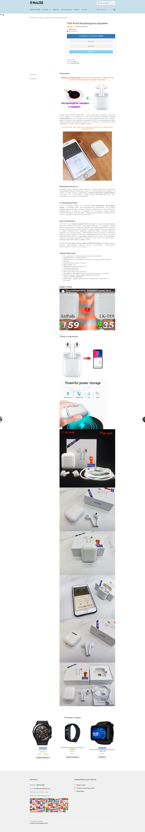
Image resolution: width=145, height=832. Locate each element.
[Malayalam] (33, 807)
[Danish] (41, 801)
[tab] (43, 74)
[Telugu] (36, 811)
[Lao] (51, 805)
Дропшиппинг (80, 791)
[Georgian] (67, 801)
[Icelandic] (57, 803)
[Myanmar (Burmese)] (46, 807)
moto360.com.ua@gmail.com (42, 788)
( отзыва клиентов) (81, 26)
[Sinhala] (49, 809)
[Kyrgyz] (49, 805)
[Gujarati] (36, 803)
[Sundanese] (62, 809)
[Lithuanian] (59, 805)
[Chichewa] (64, 799)
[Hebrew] (46, 803)
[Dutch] (44, 801)
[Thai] (39, 811)
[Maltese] (36, 807)
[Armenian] (41, 799)
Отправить (91, 52)
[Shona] (44, 809)
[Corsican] (33, 801)
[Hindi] (49, 803)
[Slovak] (51, 809)
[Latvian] (57, 805)
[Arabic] (39, 799)
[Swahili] (64, 809)
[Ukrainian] (1, 14)
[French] (59, 801)
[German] (31, 803)
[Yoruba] (62, 811)
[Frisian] (62, 801)
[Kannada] (36, 805)
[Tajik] (31, 811)
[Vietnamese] (51, 811)
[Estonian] (51, 801)
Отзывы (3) (33, 79)
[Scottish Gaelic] (36, 809)
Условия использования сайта (85, 788)
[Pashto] (54, 807)
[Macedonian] (64, 805)
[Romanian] (67, 807)
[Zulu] (64, 811)
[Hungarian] (54, 803)
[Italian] (67, 803)
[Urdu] (46, 811)
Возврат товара (81, 785)
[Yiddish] (59, 811)
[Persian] (57, 807)
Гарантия (56, 9)
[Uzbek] (49, 811)
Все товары (40, 17)
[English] (46, 801)
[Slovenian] (54, 809)
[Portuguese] (62, 807)
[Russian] (3, 14)
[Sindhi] (46, 809)
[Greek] (33, 803)
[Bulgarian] (57, 799)
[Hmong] (51, 803)
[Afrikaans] (31, 799)
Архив (46, 17)
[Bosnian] (54, 799)
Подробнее (102, 757)
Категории (45, 9)
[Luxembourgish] (62, 805)
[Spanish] (59, 809)
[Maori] (39, 807)
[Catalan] (59, 799)
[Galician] (64, 801)
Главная (34, 17)
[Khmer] (41, 805)
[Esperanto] (49, 801)
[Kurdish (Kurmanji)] (46, 805)
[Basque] (46, 799)
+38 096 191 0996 (35, 9)
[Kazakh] (39, 805)
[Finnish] (57, 801)
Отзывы (84, 9)
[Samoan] (33, 809)
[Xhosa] (57, 811)
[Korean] (44, 805)
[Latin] (54, 805)
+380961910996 (40, 785)
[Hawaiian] (44, 803)
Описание (33, 74)
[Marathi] (41, 807)
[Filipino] (54, 801)
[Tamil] (33, 811)
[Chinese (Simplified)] (67, 799)
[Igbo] (59, 803)
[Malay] (31, 807)
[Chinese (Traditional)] (31, 801)
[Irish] (64, 803)
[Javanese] (33, 805)
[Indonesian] (62, 803)
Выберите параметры (43, 757)
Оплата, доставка (66, 9)
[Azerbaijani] (44, 799)
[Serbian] (39, 809)
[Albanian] (33, 799)
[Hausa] (41, 803)
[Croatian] (36, 801)
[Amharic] (36, 799)
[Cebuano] (62, 799)
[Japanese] (31, 805)
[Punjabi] (64, 807)
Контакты (77, 9)
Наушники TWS (75, 63)
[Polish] (59, 807)
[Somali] (57, 809)
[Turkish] (41, 811)
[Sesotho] (41, 809)
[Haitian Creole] (39, 803)
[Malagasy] (67, 805)
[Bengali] (51, 799)
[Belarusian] (49, 799)
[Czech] (39, 801)
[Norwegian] (51, 807)
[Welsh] (54, 811)
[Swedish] (67, 809)
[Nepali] (49, 807)
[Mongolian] (44, 807)
